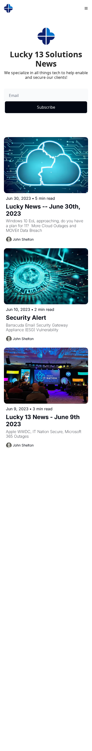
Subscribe (46, 107)
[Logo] (8, 8)
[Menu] (86, 8)
